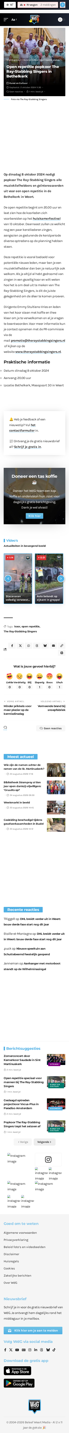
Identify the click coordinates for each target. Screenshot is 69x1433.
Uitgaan (54, 1064)
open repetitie (31, 626)
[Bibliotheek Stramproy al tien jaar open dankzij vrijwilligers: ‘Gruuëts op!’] (56, 787)
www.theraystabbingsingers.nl (38, 352)
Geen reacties (16, 91)
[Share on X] (20, 646)
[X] (11, 1350)
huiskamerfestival (47, 219)
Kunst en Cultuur (18, 83)
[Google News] (23, 1350)
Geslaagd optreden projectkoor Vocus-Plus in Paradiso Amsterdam (21, 1104)
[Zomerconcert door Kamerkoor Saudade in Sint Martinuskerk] (56, 1059)
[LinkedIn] (36, 1350)
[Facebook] (5, 1350)
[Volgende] (61, 578)
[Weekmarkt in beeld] (56, 807)
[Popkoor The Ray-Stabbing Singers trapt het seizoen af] (56, 1125)
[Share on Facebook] (12, 646)
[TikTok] (54, 1350)
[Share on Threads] (36, 646)
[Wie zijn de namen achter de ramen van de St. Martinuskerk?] (56, 770)
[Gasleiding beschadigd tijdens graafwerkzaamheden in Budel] (56, 825)
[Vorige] (8, 578)
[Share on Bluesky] (45, 646)
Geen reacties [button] (53, 728)
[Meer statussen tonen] (62, 4)
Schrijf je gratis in (27, 447)
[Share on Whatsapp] (28, 646)
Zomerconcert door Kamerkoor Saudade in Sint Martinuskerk (22, 1060)
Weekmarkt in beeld (17, 802)
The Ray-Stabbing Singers (20, 631)
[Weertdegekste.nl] (34, 19)
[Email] (53, 646)
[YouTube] (17, 1350)
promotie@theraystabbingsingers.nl (38, 341)
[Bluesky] (48, 1350)
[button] (7, 20)
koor (17, 626)
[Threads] (41, 1350)
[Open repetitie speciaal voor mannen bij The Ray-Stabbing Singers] (56, 1081)
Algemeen (55, 1108)
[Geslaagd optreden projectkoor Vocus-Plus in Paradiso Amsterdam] (56, 1103)
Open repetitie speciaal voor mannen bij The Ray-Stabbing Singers (24, 1082)
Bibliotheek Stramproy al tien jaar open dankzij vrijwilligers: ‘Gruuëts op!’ (22, 786)
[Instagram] (30, 1350)
